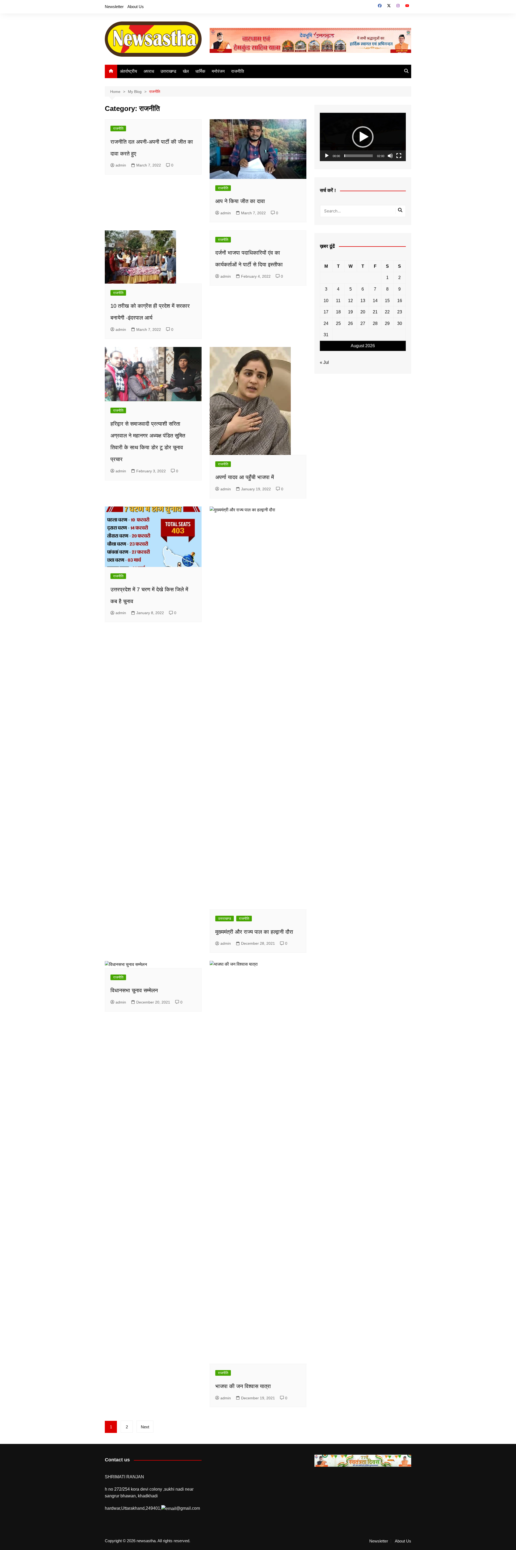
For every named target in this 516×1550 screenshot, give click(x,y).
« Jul (324, 362)
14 (375, 300)
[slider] (358, 155)
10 (326, 300)
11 (338, 300)
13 (362, 300)
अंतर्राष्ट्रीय (128, 71)
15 (387, 300)
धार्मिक (200, 71)
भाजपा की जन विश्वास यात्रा (243, 1386)
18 (338, 312)
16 (399, 300)
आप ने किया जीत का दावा (240, 201)
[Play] (326, 155)
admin (121, 165)
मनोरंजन (218, 71)
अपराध (149, 71)
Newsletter (114, 6)
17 (326, 312)
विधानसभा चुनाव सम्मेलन (134, 990)
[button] (363, 137)
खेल (186, 71)
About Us (135, 6)
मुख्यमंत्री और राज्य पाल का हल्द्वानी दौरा (254, 932)
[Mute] (390, 155)
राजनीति (237, 71)
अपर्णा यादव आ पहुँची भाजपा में (244, 477)
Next (145, 1427)
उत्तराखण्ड (168, 71)
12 (350, 300)
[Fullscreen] (399, 155)
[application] (363, 137)
